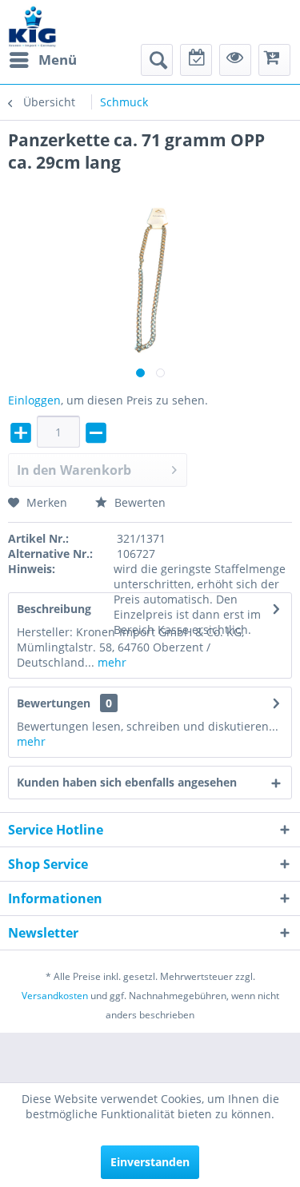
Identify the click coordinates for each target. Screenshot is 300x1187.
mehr (110, 662)
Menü (57, 59)
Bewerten (138, 502)
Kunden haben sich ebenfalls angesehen (127, 782)
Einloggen (34, 400)
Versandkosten (55, 995)
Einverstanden (150, 1161)
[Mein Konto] (235, 60)
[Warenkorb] (274, 60)
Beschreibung (54, 608)
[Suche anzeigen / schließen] (157, 60)
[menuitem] (42, 60)
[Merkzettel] (196, 60)
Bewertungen (53, 703)
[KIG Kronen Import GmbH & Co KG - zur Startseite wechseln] (32, 26)
